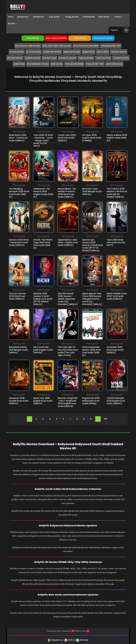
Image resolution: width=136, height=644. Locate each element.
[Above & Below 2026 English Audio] (117, 112)
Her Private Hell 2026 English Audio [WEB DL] (43, 350)
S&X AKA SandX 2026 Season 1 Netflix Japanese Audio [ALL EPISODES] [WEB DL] (68, 299)
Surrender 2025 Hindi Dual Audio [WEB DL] (115, 350)
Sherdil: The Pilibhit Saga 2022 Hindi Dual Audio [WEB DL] (43, 243)
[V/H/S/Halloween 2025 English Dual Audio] (117, 375)
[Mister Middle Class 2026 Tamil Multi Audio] (117, 271)
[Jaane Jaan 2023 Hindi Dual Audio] (68, 112)
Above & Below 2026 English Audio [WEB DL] (117, 138)
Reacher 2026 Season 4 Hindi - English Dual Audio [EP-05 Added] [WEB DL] (43, 299)
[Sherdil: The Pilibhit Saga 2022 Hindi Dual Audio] (44, 217)
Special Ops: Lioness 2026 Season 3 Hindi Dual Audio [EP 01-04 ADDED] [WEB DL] (92, 245)
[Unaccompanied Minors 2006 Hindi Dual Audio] (92, 324)
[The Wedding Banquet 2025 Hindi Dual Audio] (19, 166)
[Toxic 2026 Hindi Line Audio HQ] (117, 217)
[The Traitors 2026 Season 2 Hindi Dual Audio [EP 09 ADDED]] (117, 166)
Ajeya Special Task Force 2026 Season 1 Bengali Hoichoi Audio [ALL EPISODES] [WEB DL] (92, 299)
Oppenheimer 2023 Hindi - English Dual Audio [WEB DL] (68, 242)
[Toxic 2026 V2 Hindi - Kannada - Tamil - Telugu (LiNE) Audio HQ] (44, 112)
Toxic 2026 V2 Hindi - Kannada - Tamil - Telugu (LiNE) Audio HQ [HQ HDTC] (43, 140)
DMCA (70, 639)
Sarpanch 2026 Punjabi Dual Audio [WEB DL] (18, 401)
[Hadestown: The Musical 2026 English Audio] (44, 166)
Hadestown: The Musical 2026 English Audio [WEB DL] (43, 192)
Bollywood (22, 16)
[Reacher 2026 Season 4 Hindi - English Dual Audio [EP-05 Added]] (44, 271)
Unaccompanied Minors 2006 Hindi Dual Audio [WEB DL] (91, 351)
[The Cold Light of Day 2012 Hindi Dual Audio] (68, 324)
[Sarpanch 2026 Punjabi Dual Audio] (19, 375)
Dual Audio (54, 16)
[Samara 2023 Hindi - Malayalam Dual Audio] (19, 217)
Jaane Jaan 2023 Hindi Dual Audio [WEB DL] (67, 138)
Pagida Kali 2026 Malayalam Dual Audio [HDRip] (91, 401)
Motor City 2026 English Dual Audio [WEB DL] (43, 401)
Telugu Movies (72, 16)
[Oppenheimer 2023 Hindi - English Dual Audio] (68, 217)
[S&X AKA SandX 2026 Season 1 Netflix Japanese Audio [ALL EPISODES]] (68, 271)
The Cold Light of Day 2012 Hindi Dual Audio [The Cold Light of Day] (68, 351)
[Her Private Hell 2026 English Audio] (44, 324)
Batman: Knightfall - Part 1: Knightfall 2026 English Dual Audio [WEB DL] (67, 402)
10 (91, 419)
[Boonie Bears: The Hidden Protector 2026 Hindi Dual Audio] (68, 166)
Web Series (104, 16)
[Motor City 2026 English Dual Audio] (44, 375)
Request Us (57, 639)
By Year (11, 23)
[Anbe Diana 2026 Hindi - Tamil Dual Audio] (19, 112)
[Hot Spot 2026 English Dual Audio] (92, 112)
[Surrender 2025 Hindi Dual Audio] (117, 324)
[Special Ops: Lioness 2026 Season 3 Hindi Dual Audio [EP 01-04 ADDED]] (92, 217)
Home (11, 16)
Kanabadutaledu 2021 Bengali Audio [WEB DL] (18, 350)
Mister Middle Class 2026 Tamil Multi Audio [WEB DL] (117, 296)
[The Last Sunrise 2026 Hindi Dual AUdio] (19, 271)
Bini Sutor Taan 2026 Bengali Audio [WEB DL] (92, 191)
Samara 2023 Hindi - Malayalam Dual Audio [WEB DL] (19, 242)
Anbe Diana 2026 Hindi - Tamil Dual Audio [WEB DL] (18, 138)
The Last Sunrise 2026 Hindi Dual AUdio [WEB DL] (17, 296)
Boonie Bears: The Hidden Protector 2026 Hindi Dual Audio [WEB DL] (67, 192)
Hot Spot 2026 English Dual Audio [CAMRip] (91, 138)
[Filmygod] (18, 6)
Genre (118, 16)
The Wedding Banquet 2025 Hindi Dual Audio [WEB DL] (19, 192)
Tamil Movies (88, 16)
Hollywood (38, 16)
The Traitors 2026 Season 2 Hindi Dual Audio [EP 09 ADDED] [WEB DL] (117, 192)
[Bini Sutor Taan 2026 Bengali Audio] (92, 166)
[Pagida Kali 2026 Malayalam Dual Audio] (92, 375)
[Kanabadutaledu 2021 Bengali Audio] (19, 324)
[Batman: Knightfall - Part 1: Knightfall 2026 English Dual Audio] (68, 375)
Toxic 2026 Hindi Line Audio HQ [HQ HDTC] (116, 242)
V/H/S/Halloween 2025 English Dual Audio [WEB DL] (116, 401)
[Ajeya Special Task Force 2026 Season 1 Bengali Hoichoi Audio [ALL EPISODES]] (92, 271)
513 (105, 419)
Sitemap (83, 639)
